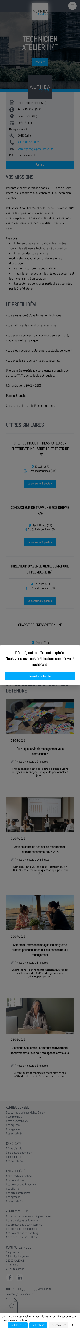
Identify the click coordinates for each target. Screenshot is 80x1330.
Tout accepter (18, 1325)
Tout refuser (38, 1325)
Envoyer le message (38, 104)
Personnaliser (58, 1325)
